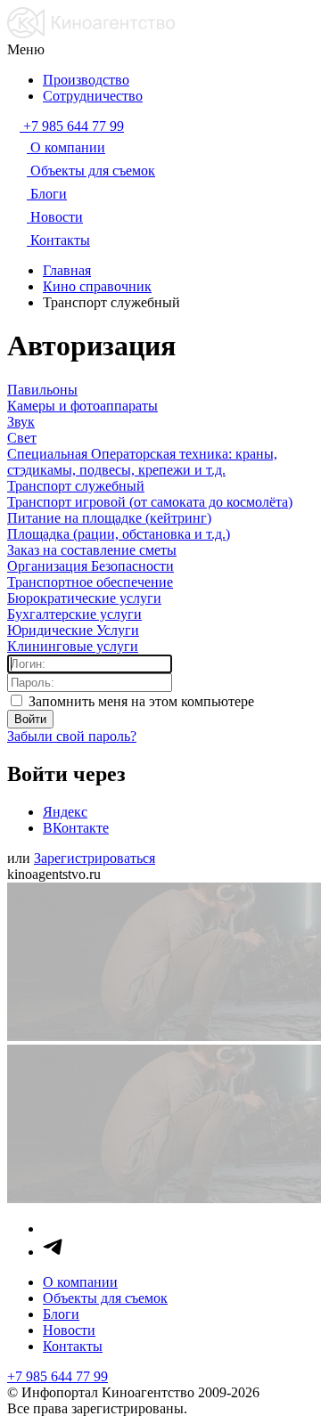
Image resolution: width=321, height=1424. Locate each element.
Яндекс (65, 811)
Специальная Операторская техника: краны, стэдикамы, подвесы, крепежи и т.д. (142, 461)
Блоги (61, 1314)
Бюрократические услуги (84, 598)
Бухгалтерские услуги (74, 614)
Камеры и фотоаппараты (82, 405)
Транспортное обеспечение (90, 582)
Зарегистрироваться (94, 858)
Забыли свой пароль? (71, 736)
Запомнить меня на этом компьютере (139, 701)
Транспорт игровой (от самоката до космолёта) (149, 501)
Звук (21, 421)
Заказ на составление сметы (92, 549)
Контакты (73, 1346)
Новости (69, 1330)
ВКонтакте (76, 827)
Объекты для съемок (105, 1298)
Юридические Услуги (73, 630)
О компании (80, 1282)
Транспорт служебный (75, 485)
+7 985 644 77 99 (57, 1376)
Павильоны (42, 389)
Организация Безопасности (90, 566)
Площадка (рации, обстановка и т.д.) (118, 533)
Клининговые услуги (72, 646)
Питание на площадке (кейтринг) (109, 517)
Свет (22, 437)
